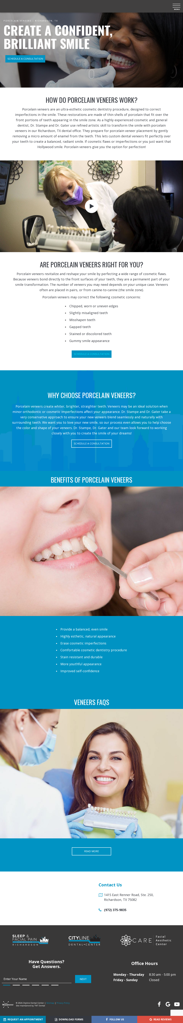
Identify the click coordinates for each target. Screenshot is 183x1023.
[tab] (7, 985)
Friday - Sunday (125, 980)
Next (83, 979)
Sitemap (50, 1003)
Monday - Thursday (128, 974)
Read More (91, 851)
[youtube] (176, 1004)
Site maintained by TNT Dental (30, 1005)
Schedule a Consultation (25, 58)
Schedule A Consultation (91, 354)
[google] (167, 1004)
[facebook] (158, 1004)
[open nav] (177, 6)
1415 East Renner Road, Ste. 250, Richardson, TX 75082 (129, 897)
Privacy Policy (63, 1003)
